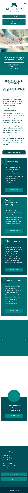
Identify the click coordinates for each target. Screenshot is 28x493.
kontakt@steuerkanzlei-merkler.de (14, 22)
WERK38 (17, 490)
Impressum (14, 479)
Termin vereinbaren (14, 415)
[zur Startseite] (14, 7)
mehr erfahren (14, 189)
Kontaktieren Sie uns (14, 152)
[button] (2, 339)
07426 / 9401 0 (14, 16)
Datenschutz (14, 474)
